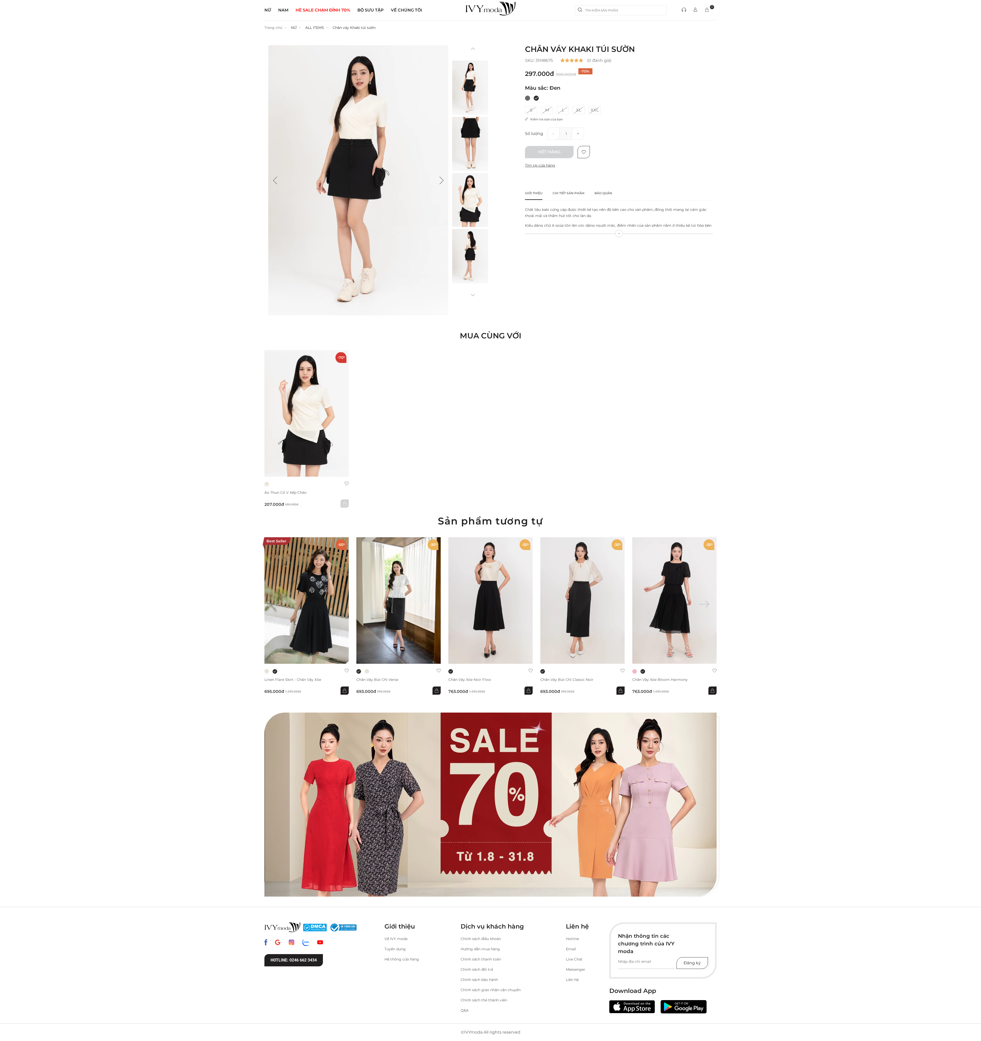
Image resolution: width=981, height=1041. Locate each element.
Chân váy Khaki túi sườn (354, 27)
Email (571, 949)
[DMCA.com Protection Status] (315, 927)
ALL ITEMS (314, 27)
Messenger (575, 969)
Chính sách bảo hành (479, 979)
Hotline (572, 938)
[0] (707, 10)
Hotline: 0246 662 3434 (294, 960)
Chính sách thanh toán (481, 959)
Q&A (465, 1010)
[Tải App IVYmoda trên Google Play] (684, 1006)
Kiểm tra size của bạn (545, 119)
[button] (275, 180)
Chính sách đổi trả (477, 969)
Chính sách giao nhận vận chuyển (491, 990)
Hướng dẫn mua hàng (480, 949)
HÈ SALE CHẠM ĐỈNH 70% (323, 10)
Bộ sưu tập (370, 10)
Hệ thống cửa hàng (401, 959)
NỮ (267, 10)
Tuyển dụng (395, 949)
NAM (283, 10)
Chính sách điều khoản (481, 938)
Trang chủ (273, 27)
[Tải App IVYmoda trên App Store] (632, 1006)
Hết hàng (549, 152)
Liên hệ (572, 979)
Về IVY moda (395, 938)
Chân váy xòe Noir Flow (469, 680)
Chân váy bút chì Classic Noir (566, 680)
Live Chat (574, 959)
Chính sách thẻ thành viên (484, 1000)
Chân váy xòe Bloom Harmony (660, 680)
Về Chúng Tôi (406, 10)
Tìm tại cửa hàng (540, 165)
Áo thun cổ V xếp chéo (285, 492)
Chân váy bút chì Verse (377, 680)
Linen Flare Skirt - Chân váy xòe (292, 680)
